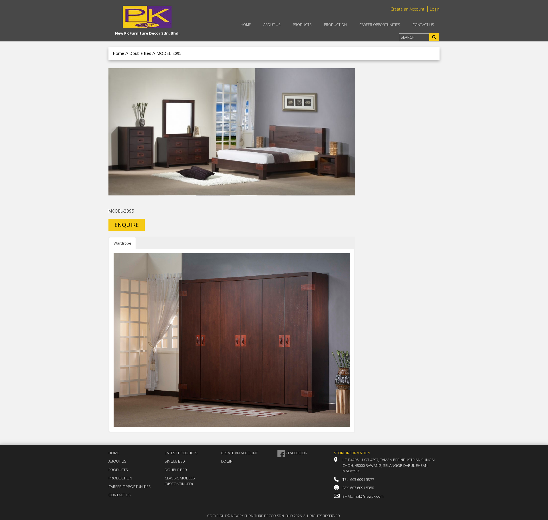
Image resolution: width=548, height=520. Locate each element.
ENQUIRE (126, 225)
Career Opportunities (379, 24)
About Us (271, 24)
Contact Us (423, 24)
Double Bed (176, 469)
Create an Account (407, 9)
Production (335, 24)
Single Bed (175, 461)
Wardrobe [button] (122, 243)
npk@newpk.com (369, 496)
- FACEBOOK (296, 452)
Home (246, 24)
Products (302, 24)
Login (435, 9)
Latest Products (181, 452)
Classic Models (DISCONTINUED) (180, 480)
